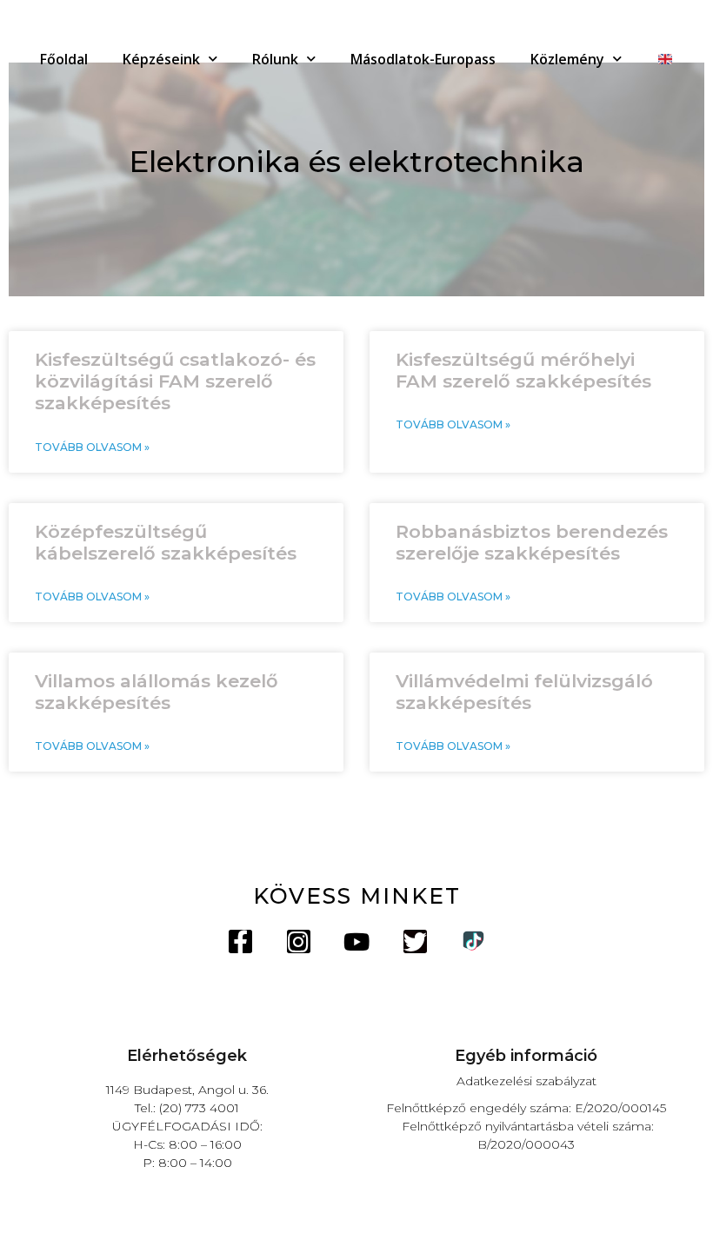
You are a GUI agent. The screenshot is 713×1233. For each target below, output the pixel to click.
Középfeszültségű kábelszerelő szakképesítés (166, 542)
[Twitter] (415, 941)
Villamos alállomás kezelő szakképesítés (156, 691)
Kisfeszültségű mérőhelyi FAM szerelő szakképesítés (523, 370)
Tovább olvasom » (92, 447)
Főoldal (64, 59)
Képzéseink (161, 59)
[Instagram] (298, 941)
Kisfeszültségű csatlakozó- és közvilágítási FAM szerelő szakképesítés (175, 381)
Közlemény (567, 59)
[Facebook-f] (240, 941)
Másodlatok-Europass (423, 59)
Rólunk (275, 59)
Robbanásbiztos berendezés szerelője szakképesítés (532, 542)
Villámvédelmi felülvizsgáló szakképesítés (524, 691)
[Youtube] (357, 941)
